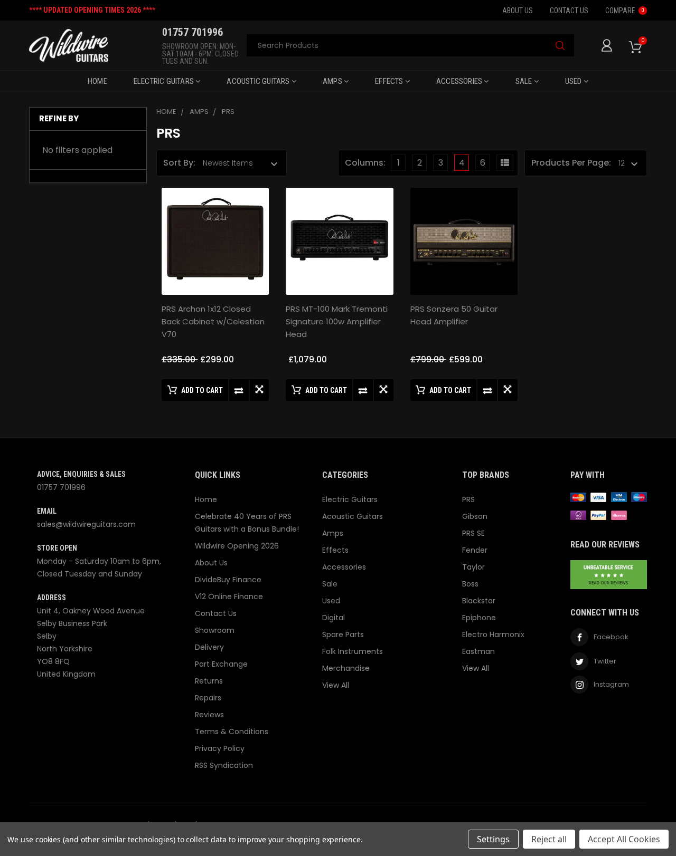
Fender (474, 550)
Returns (209, 681)
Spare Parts (343, 634)
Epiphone (479, 617)
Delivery (209, 647)
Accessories (460, 81)
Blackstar (478, 600)
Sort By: (179, 163)
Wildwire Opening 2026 (237, 546)
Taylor (473, 567)
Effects (390, 81)
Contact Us (569, 10)
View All (335, 685)
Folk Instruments (352, 651)
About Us (517, 10)
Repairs (208, 698)
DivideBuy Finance (228, 579)
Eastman (478, 651)
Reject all (549, 839)
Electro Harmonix (493, 634)
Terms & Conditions (231, 731)
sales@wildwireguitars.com (86, 524)
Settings (493, 839)
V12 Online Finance (229, 596)
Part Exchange (221, 664)
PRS (468, 499)
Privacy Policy (220, 748)
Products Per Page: (571, 163)
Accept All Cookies (624, 839)
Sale (524, 81)
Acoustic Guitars (259, 81)
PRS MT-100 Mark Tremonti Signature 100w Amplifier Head (337, 321)
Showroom (214, 630)
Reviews (209, 714)
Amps (333, 81)
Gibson (474, 516)
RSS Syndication (224, 765)
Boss (470, 584)
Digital (333, 617)
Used (574, 81)
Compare (624, 10)
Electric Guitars (164, 81)
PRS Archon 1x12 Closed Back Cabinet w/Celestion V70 (213, 321)
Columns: (365, 163)
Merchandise (346, 668)
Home (97, 81)
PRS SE (473, 533)
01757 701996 (61, 487)
